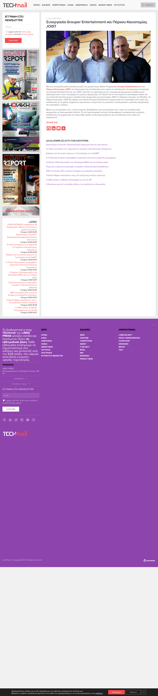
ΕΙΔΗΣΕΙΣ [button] (46, 5)
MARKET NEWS (105, 5)
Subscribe (13, 40)
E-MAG (70, 5)
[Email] (33, 420)
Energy (83, 344)
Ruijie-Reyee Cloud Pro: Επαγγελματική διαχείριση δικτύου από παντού (22, 237)
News (82, 335)
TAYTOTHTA (45, 350)
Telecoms (84, 338)
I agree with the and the (19, 33)
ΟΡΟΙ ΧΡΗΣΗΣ (46, 353)
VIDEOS (93, 5)
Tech (121, 350)
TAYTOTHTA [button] (119, 5)
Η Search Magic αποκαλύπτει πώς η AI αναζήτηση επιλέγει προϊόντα (21, 301)
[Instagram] (22, 420)
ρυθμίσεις (99, 693)
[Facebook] (4, 420)
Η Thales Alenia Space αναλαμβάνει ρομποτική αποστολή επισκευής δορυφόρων (21, 265)
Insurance (84, 356)
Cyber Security (125, 335)
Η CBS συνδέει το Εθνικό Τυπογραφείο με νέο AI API (25, 308)
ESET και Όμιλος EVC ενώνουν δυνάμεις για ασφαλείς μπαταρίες (22, 293)
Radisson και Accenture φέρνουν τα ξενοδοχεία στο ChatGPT (21, 256)
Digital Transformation (129, 338)
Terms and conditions (28, 400)
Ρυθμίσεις (133, 692)
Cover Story (124, 341)
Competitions (86, 341)
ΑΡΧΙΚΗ (36, 5)
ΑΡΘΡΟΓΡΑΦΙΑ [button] (59, 5)
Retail (82, 350)
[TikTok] (16, 420)
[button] (154, 325)
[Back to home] (14, 5)
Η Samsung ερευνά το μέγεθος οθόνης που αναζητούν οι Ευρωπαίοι (75, 184)
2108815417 (19, 378)
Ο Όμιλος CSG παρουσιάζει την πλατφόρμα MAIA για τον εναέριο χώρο (22, 275)
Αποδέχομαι (116, 692)
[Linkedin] (10, 420)
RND (81, 353)
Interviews (123, 344)
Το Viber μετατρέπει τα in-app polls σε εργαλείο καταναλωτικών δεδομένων (22, 247)
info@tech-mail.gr (19, 384)
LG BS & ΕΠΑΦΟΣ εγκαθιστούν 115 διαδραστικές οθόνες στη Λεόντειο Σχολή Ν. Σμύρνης (22, 227)
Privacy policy (27, 34)
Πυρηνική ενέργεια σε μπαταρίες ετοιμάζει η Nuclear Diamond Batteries (23, 285)
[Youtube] (28, 420)
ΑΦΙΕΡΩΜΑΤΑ (81, 5)
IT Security (84, 347)
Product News (86, 359)
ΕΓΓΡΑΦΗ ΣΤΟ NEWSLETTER (52, 356)
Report (122, 347)
